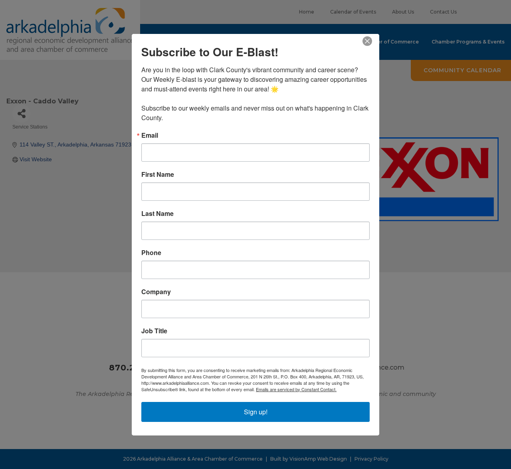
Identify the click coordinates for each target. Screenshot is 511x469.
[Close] (372, 41)
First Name (157, 174)
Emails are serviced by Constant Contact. (296, 389)
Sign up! (255, 411)
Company (156, 292)
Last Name (157, 213)
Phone (151, 252)
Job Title (154, 331)
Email (149, 135)
